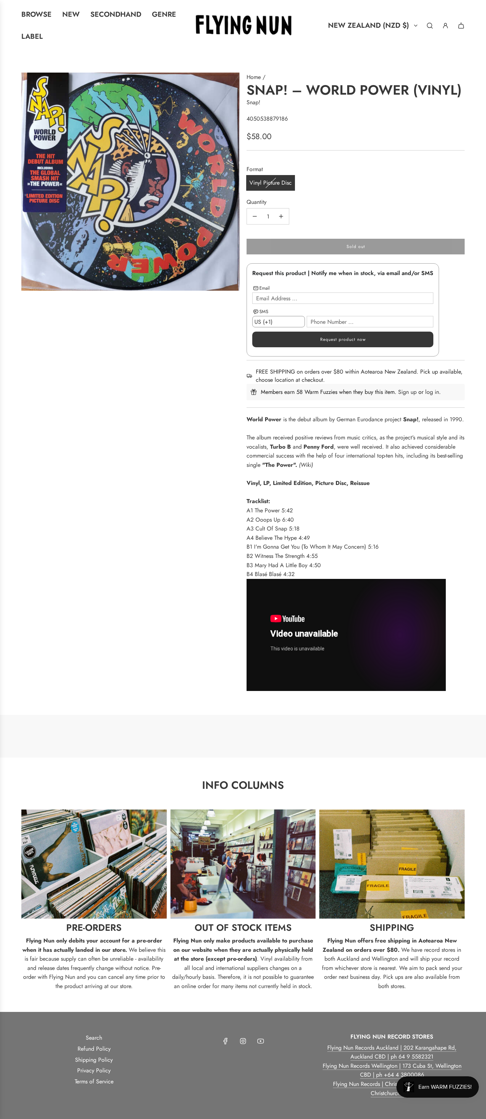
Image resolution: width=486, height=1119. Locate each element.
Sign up (407, 392)
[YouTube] (260, 1041)
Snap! (253, 102)
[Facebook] (225, 1041)
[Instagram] (243, 1041)
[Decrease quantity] (255, 216)
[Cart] (461, 25)
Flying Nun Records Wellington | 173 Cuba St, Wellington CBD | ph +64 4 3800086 (392, 1070)
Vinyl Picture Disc (270, 183)
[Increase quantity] (281, 216)
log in (432, 392)
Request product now (343, 339)
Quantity (256, 202)
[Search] (430, 25)
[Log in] (445, 25)
